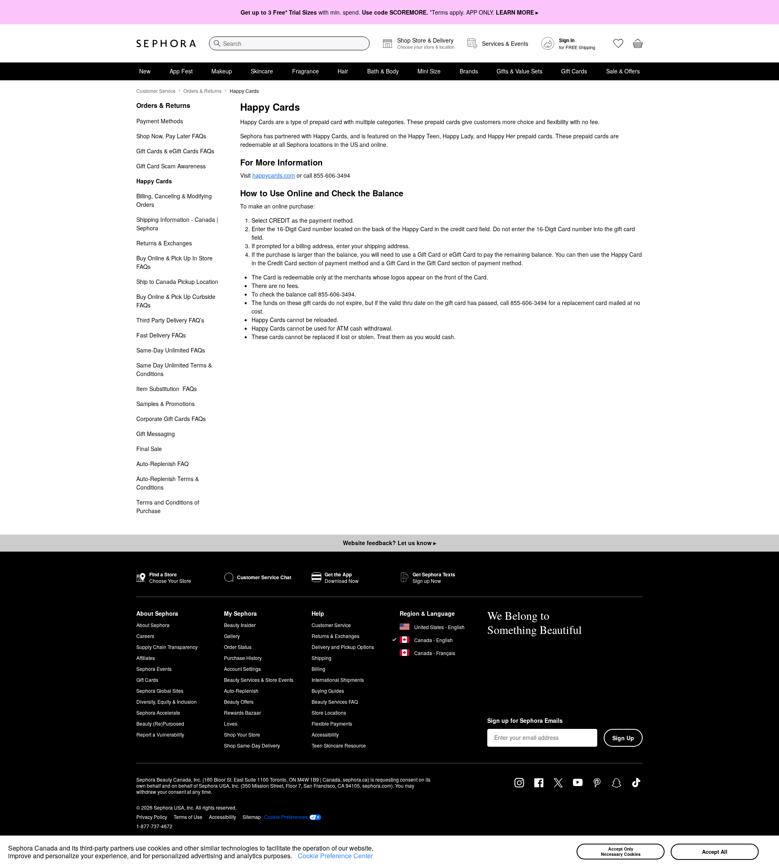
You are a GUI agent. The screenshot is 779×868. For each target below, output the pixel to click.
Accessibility (325, 734)
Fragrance (305, 71)
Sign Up (623, 738)
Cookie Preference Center (335, 855)
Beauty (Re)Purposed (160, 723)
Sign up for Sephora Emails (525, 720)
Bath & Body (383, 71)
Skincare (262, 71)
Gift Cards (574, 71)
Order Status (238, 646)
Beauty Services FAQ (335, 701)
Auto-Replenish (241, 690)
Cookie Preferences (286, 817)
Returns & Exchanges (335, 635)
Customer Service (156, 90)
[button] (295, 857)
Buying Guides (328, 690)
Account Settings (242, 668)
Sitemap (252, 816)
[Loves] (618, 43)
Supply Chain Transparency (167, 646)
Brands (469, 71)
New (145, 71)
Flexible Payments (332, 723)
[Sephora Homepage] (166, 43)
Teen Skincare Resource (339, 745)
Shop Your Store (242, 734)
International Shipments (338, 679)
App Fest (181, 71)
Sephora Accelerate (158, 712)
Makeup (221, 71)
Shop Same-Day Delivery (252, 745)
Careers (145, 635)
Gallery (232, 635)
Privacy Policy (151, 816)
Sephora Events (154, 668)
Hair (343, 71)
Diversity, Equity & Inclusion (166, 701)
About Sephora (153, 624)
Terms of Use (188, 816)
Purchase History (243, 657)
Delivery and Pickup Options (343, 646)
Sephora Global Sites (159, 690)
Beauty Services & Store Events (258, 679)
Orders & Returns (202, 90)
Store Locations (329, 712)
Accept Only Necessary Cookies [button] (621, 851)
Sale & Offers (623, 71)
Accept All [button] (714, 851)
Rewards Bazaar (242, 712)
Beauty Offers (239, 701)
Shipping (321, 657)
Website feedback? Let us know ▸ (389, 543)
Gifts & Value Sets (519, 71)
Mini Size (429, 71)
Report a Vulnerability (160, 734)
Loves (230, 723)
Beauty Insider (240, 624)
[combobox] (289, 43)
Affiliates (145, 657)
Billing (318, 668)
